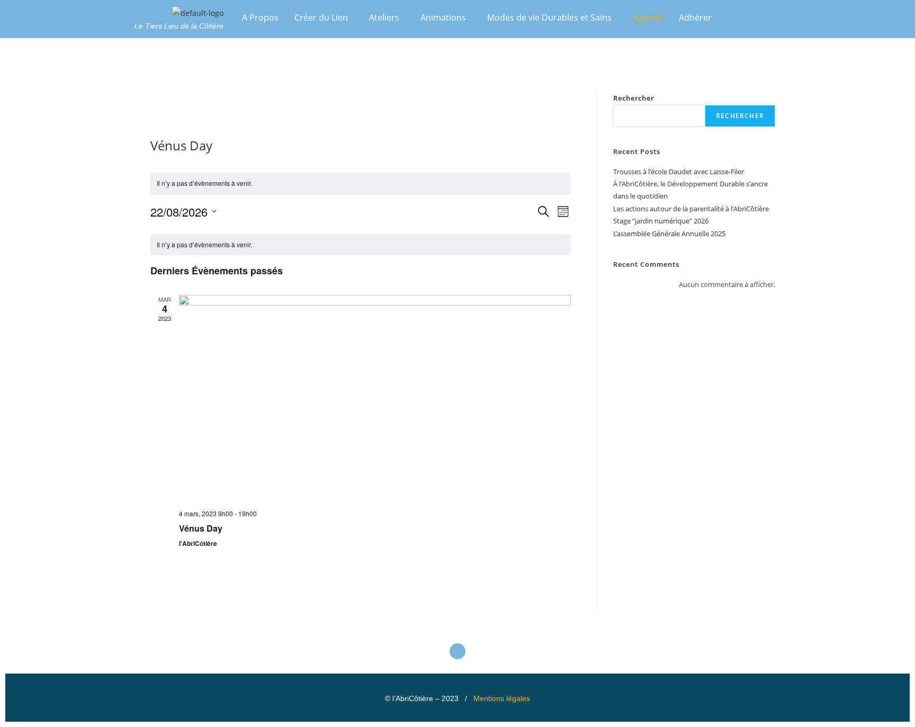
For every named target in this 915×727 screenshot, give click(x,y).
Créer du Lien (321, 17)
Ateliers (384, 17)
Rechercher (633, 98)
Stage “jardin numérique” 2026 (660, 221)
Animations (443, 17)
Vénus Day (200, 528)
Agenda (648, 17)
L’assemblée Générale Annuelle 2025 (669, 233)
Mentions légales (501, 698)
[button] (323, 17)
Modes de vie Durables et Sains (549, 17)
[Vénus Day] (375, 398)
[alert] (360, 183)
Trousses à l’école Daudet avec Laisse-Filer (678, 171)
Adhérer (695, 17)
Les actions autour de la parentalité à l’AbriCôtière (691, 208)
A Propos (260, 17)
